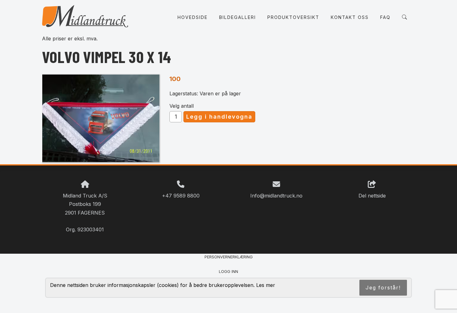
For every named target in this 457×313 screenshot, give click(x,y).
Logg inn (228, 271)
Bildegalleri (237, 17)
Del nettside (372, 196)
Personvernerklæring (229, 257)
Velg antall (181, 106)
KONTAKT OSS (350, 17)
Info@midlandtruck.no (276, 196)
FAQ (385, 17)
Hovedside (193, 17)
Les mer (265, 285)
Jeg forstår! (383, 287)
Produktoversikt (293, 17)
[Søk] (404, 17)
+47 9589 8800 (181, 196)
